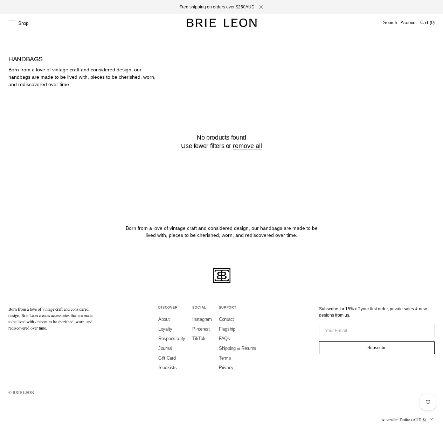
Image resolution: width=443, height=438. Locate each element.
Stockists (167, 367)
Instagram (202, 319)
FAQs (224, 338)
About (164, 319)
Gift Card (167, 358)
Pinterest (201, 329)
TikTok (198, 338)
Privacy (226, 367)
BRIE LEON (23, 392)
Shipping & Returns (237, 348)
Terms (225, 358)
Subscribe (377, 347)
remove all (247, 145)
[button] (390, 22)
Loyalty (165, 329)
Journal (165, 348)
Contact (226, 319)
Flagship (227, 329)
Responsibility (171, 338)
